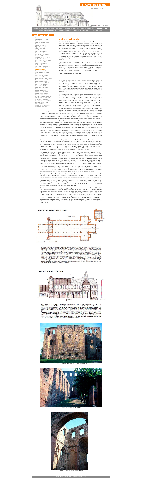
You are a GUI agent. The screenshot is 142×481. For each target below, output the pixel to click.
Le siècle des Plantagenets (64, 30)
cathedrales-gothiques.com (79, 476)
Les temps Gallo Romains (55, 28)
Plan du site (105, 25)
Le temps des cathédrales (81, 30)
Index (98, 25)
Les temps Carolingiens (87, 28)
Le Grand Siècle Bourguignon (47, 30)
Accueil (93, 25)
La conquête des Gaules (40, 28)
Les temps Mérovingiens (72, 28)
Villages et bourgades (96, 30)
